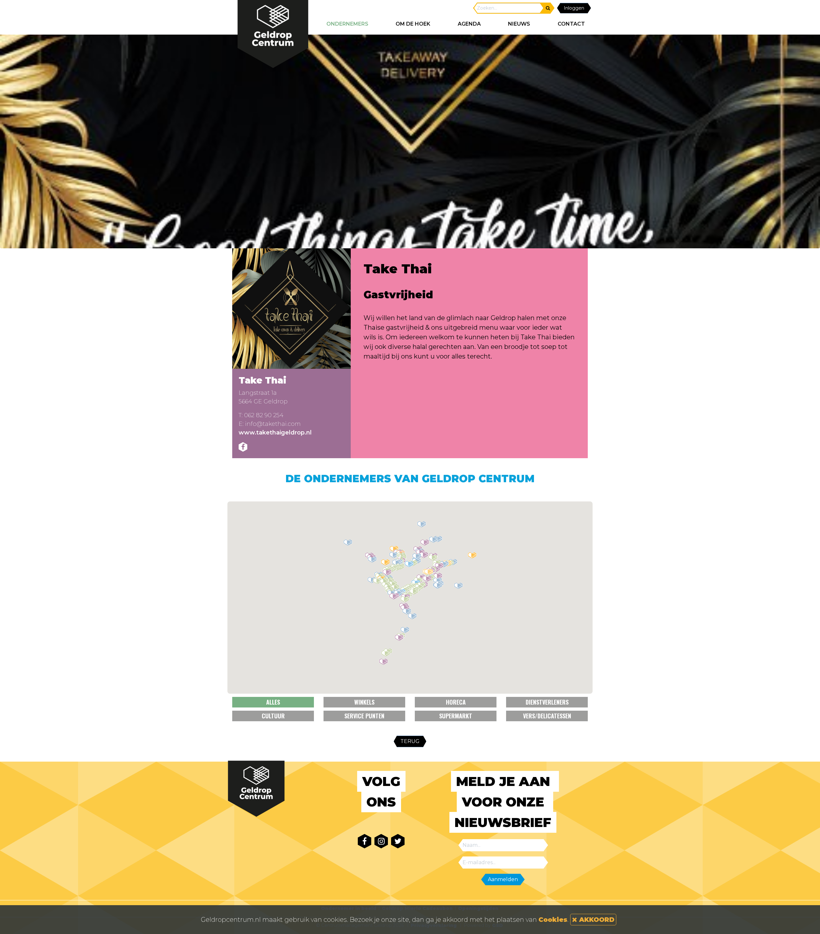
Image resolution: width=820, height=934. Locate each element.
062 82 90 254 (263, 415)
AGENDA (469, 24)
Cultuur (273, 716)
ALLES (273, 702)
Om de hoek (413, 24)
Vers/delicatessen (547, 716)
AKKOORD (595, 919)
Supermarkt (455, 716)
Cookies (552, 919)
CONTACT (571, 24)
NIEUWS (519, 24)
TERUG (410, 741)
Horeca (456, 702)
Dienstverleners (547, 702)
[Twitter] (398, 841)
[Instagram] (381, 841)
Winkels (364, 702)
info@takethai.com (273, 423)
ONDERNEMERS (347, 24)
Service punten (364, 716)
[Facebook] (243, 447)
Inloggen (574, 8)
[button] (404, 629)
